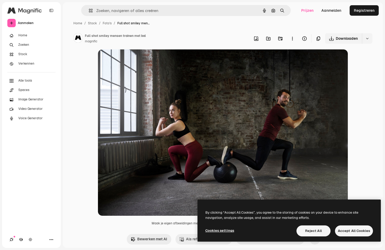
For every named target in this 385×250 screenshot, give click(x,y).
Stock (92, 23)
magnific (91, 41)
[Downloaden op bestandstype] (367, 38)
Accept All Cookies (354, 231)
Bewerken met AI (152, 239)
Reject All (313, 231)
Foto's (107, 23)
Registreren (364, 10)
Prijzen (307, 10)
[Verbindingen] (11, 239)
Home (77, 23)
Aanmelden (331, 10)
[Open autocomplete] (88, 11)
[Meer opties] (292, 38)
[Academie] (21, 239)
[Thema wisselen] (30, 239)
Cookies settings (219, 230)
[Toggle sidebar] (51, 10)
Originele (132, 59)
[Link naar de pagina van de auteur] (78, 38)
